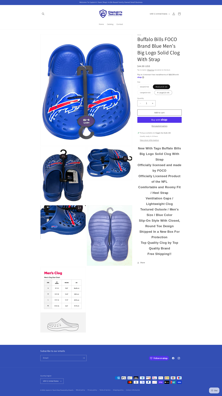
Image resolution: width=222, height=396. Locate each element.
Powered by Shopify (66, 390)
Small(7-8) (146, 87)
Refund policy (80, 390)
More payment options (159, 126)
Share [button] (142, 262)
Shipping (150, 70)
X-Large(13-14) (163, 92)
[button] (43, 14)
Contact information (133, 390)
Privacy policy (92, 390)
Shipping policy (118, 390)
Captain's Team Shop (53, 390)
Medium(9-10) (161, 87)
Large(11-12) (146, 93)
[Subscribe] (83, 358)
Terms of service (105, 390)
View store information (149, 140)
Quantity (140, 98)
